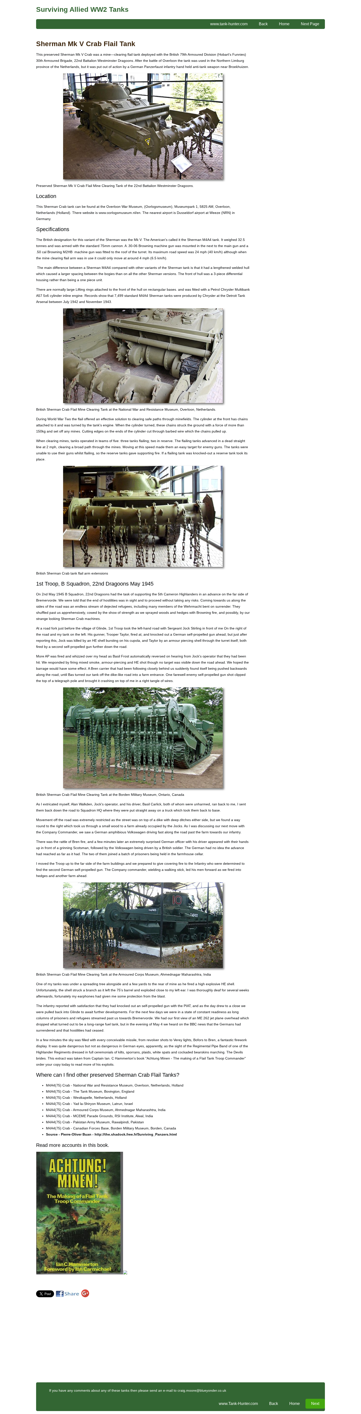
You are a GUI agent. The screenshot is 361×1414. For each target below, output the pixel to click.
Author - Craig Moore (52, 1283)
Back (263, 24)
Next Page (310, 24)
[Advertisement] (284, 115)
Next (315, 1403)
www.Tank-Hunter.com (238, 1403)
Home (284, 24)
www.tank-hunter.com (229, 24)
